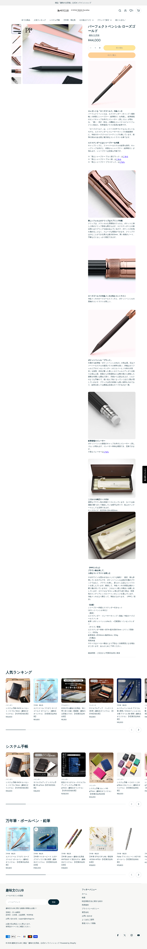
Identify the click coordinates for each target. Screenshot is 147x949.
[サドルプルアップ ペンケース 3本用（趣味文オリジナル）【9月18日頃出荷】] (101, 690)
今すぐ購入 (111, 55)
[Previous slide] (131, 730)
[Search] (120, 10)
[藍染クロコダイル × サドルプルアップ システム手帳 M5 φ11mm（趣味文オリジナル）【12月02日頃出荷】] (73, 765)
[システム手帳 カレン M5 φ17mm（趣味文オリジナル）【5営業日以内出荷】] (101, 768)
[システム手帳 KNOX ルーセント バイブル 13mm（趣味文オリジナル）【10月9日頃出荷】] (18, 690)
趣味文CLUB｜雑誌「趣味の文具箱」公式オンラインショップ (35, 943)
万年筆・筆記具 (38, 705)
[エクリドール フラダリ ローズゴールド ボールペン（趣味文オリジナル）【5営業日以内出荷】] (46, 690)
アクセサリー (65, 705)
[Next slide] (138, 730)
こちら (125, 157)
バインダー (9, 705)
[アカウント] (125, 10)
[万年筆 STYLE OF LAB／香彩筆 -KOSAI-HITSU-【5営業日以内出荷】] (101, 839)
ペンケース (92, 705)
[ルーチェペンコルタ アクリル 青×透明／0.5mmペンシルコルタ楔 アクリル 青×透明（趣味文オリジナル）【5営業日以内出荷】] (129, 690)
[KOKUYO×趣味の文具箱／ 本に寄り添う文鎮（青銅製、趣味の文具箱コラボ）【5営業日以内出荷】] (73, 690)
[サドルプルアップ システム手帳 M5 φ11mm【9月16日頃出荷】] (46, 765)
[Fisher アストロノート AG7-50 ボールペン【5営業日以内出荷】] (129, 839)
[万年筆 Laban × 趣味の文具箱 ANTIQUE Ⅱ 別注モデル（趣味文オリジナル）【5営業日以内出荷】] (73, 839)
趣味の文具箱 (94, 35)
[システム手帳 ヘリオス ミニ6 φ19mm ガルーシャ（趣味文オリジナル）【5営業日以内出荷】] (129, 765)
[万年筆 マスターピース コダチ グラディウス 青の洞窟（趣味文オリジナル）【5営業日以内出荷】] (46, 839)
